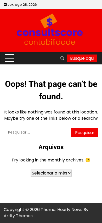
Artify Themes (18, 216)
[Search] (62, 58)
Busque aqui (82, 58)
